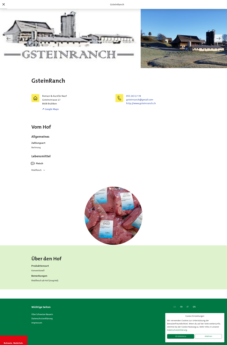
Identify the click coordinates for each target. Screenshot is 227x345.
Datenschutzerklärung (42, 318)
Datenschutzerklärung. (177, 330)
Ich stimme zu (180, 336)
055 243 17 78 (133, 96)
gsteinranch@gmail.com (139, 99)
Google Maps (52, 109)
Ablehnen (208, 336)
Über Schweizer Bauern (42, 314)
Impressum (36, 322)
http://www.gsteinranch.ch (141, 103)
